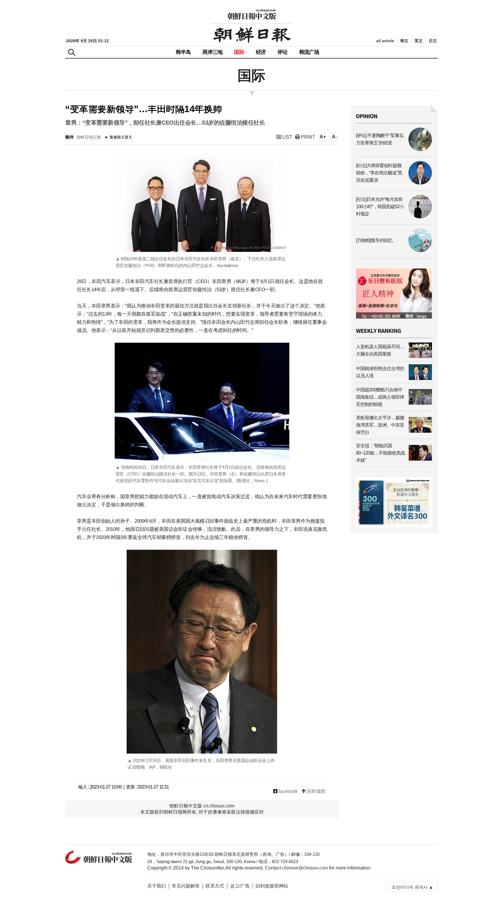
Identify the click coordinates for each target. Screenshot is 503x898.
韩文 (404, 41)
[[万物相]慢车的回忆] (394, 250)
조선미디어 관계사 (410, 887)
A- (334, 136)
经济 (261, 52)
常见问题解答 (186, 885)
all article (385, 41)
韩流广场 (309, 52)
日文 (433, 41)
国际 (239, 52)
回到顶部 (315, 791)
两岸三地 (213, 52)
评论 (282, 52)
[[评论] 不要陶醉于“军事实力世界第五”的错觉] (394, 149)
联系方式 (215, 885)
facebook (287, 791)
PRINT (307, 137)
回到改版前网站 (272, 885)
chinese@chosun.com (305, 867)
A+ (323, 136)
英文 (419, 41)
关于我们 (156, 885)
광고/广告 (240, 885)
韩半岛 (183, 52)
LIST (286, 137)
